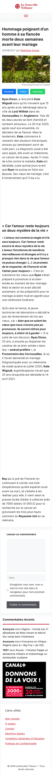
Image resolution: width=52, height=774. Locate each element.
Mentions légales (15, 733)
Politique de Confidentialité (21, 743)
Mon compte (12, 718)
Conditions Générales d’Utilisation (24, 738)
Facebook (9, 91)
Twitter (23, 91)
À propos (10, 723)
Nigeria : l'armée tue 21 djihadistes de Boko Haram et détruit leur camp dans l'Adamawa (25, 633)
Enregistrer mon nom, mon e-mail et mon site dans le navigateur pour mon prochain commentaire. (27, 590)
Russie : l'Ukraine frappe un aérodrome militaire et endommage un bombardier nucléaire (25, 654)
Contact (9, 728)
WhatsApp (37, 91)
